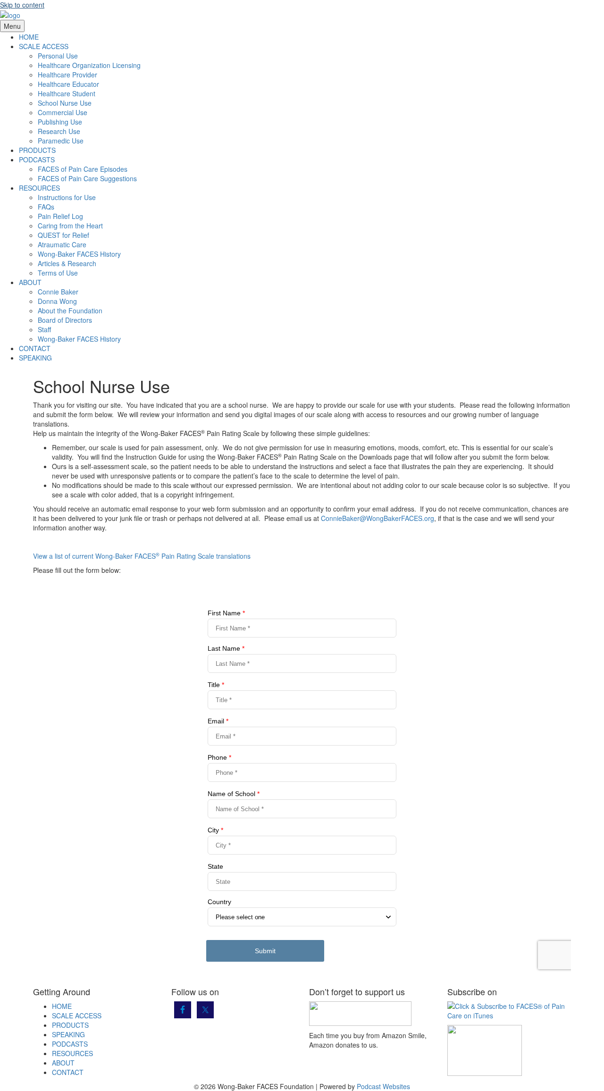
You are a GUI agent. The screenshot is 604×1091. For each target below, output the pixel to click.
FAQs (46, 206)
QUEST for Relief (63, 235)
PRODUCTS (37, 150)
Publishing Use (60, 121)
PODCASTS (37, 159)
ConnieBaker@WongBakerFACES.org (377, 518)
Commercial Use (62, 112)
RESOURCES (39, 188)
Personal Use (58, 55)
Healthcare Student (66, 93)
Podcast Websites (383, 1086)
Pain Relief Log (60, 216)
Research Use (59, 131)
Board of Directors (65, 320)
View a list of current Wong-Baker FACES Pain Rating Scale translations (142, 556)
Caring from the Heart (70, 225)
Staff (44, 329)
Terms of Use (58, 272)
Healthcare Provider (67, 74)
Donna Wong (57, 301)
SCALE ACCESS (43, 46)
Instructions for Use (67, 197)
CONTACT (34, 348)
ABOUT (30, 282)
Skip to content (22, 4)
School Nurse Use (65, 103)
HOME (29, 37)
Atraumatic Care (62, 244)
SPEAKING (35, 357)
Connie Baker (58, 291)
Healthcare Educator (68, 84)
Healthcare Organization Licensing (89, 65)
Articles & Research (67, 263)
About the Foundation (70, 310)
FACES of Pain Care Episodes (82, 169)
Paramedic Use (61, 140)
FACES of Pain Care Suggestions (87, 178)
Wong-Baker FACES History (79, 254)
